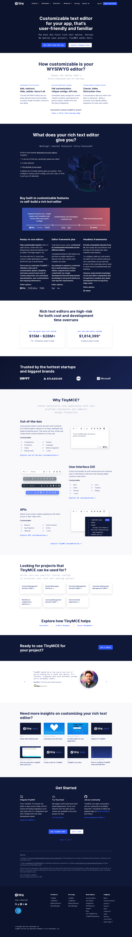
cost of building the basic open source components (46, 858)
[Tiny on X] (24, 904)
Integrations (89, 903)
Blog (87, 911)
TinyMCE (53, 898)
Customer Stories (109, 900)
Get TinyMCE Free (91, 913)
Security (106, 916)
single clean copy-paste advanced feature (89, 863)
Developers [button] (45, 3)
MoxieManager (55, 906)
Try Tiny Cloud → (58, 817)
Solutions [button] (56, 3)
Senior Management (84, 625)
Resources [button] (67, 3)
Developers (44, 625)
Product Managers (63, 625)
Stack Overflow (103, 811)
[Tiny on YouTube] (26, 904)
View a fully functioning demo (66, 113)
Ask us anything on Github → (94, 817)
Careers (106, 903)
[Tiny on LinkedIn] (21, 904)
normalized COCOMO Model (34, 863)
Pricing (77, 3)
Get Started (89, 900)
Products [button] (35, 3)
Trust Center (108, 919)
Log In (99, 3)
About (105, 898)
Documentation (91, 898)
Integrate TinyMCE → (27, 820)
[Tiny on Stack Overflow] (19, 904)
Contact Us (85, 3)
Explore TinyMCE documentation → (66, 544)
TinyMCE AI (54, 900)
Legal (105, 914)
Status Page (107, 922)
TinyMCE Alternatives (92, 916)
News (105, 908)
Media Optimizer (56, 903)
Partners (106, 906)
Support (88, 908)
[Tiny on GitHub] (16, 904)
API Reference (90, 906)
